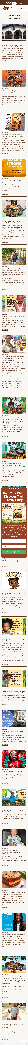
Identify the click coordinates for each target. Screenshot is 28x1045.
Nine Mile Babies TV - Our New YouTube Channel (12, 811)
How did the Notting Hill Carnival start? (13, 732)
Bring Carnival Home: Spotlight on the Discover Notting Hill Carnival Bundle (13, 136)
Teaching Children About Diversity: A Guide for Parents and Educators (13, 692)
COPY (14, 3)
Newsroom (5, 43)
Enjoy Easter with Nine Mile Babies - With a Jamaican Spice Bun (13, 893)
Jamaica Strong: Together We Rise (13, 181)
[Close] (25, 489)
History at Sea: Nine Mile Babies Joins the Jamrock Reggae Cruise (12, 222)
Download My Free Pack (14, 552)
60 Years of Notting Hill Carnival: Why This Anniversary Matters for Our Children (13, 92)
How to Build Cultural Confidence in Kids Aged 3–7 (13, 317)
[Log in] (21, 8)
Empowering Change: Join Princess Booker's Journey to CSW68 (13, 935)
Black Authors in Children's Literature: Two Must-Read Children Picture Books (14, 852)
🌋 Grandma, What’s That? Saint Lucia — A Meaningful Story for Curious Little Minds (13, 358)
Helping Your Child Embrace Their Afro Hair (13, 640)
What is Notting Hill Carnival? (12, 772)
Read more (5, 64)
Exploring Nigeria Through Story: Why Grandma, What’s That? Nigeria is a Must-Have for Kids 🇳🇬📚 (13, 466)
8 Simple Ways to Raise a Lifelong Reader (13, 594)
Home (11, 18)
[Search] (18, 8)
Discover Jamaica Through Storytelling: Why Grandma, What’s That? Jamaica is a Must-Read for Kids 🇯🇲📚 (14, 420)
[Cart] (26, 8)
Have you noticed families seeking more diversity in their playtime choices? (13, 1026)
